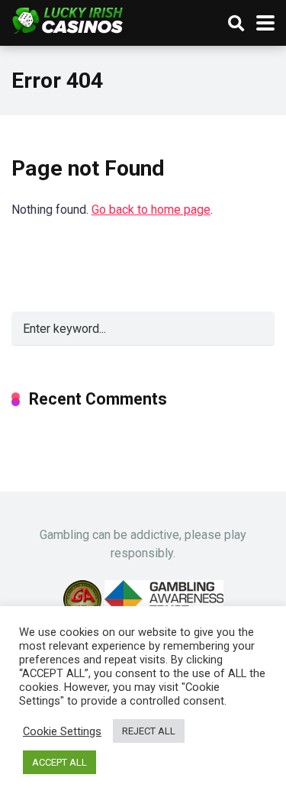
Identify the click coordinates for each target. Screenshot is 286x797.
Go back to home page (151, 209)
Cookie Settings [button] (62, 731)
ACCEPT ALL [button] (59, 762)
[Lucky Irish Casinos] (67, 19)
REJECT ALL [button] (148, 731)
